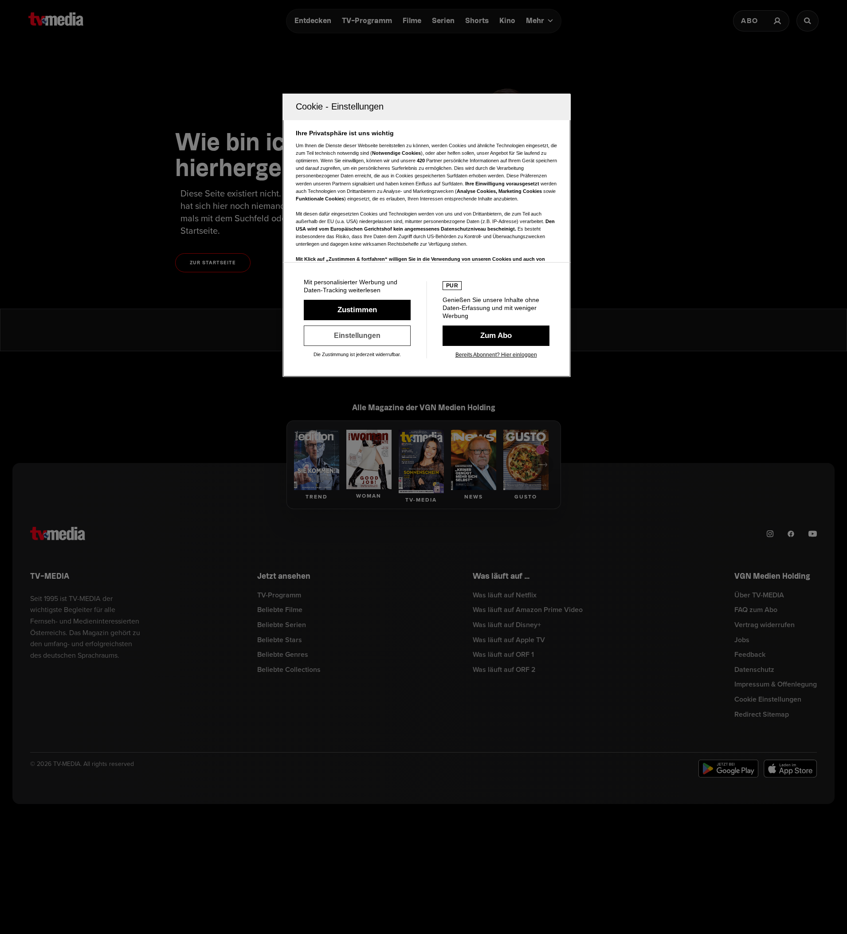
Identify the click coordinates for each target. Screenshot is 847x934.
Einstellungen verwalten (357, 336)
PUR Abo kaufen (496, 336)
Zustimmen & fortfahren (357, 310)
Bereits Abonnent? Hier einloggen (496, 355)
